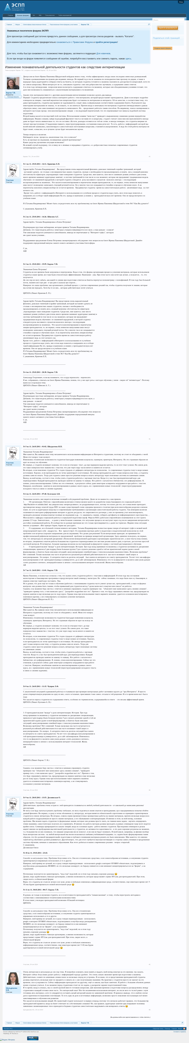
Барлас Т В (44, 70)
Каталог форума (23, 15)
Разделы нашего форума (162, 48)
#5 (149, 1010)
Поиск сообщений (11, 18)
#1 (149, 156)
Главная (10, 15)
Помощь (167, 1028)
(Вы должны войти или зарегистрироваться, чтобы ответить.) (130, 1017)
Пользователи (50, 15)
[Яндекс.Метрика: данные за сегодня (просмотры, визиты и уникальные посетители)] (7, 1040)
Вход (181, 2)
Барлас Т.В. (20, 70)
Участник (10, 180)
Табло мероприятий (64, 15)
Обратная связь (158, 1028)
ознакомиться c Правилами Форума (74, 42)
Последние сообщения (26, 18)
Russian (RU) (8, 1028)
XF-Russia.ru (14, 1033)
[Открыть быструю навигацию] (149, 24)
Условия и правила (179, 1031)
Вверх (180, 1028)
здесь (128, 58)
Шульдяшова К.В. (11, 989)
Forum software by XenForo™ (21, 1031)
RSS (184, 1029)
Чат (34, 15)
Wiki (40, 15)
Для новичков (103, 53)
